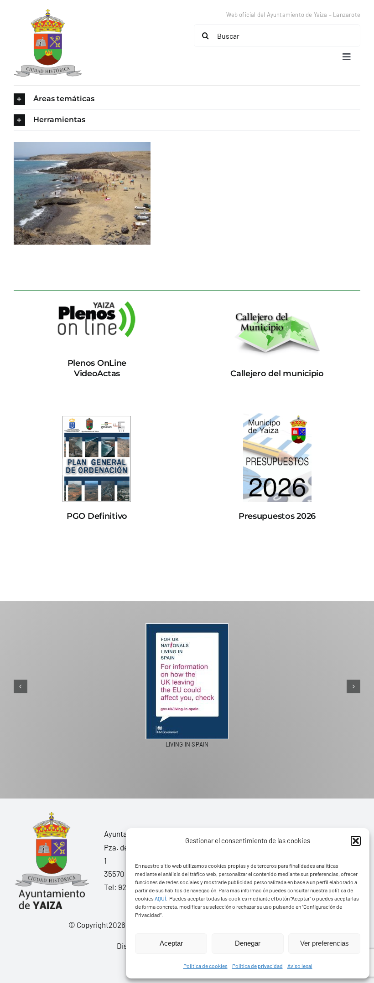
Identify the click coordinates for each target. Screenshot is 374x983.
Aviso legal (299, 966)
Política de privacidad (257, 966)
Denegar (247, 943)
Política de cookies (205, 966)
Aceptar (171, 943)
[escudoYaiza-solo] (48, 12)
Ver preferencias (324, 943)
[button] (355, 840)
